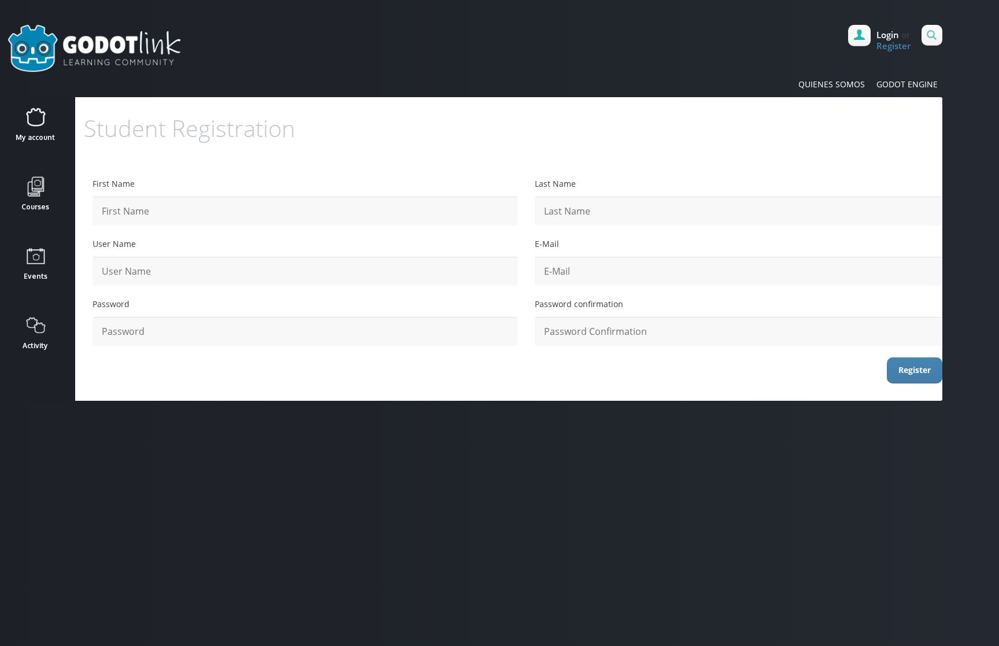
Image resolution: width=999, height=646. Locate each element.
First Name (113, 183)
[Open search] (932, 35)
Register (893, 45)
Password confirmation (579, 303)
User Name (114, 243)
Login (887, 34)
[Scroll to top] (511, 426)
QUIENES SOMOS (831, 84)
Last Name (555, 183)
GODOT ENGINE (907, 84)
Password (111, 303)
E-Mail (547, 243)
